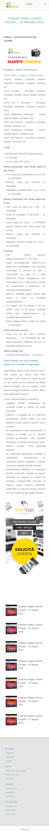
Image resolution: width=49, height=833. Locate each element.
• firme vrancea (10, 810)
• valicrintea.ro (10, 796)
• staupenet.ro (10, 792)
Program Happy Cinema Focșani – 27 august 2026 (30, 719)
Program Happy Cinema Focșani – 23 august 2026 (30, 646)
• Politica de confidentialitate (15, 771)
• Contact (8, 761)
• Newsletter (9, 753)
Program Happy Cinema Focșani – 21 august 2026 (30, 610)
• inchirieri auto (10, 806)
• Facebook (9, 757)
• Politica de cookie (12, 775)
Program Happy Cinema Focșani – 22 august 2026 (30, 628)
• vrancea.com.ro (11, 789)
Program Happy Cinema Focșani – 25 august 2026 (30, 683)
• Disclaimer (9, 779)
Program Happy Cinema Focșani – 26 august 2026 (30, 701)
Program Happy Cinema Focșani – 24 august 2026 (30, 664)
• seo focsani (10, 814)
